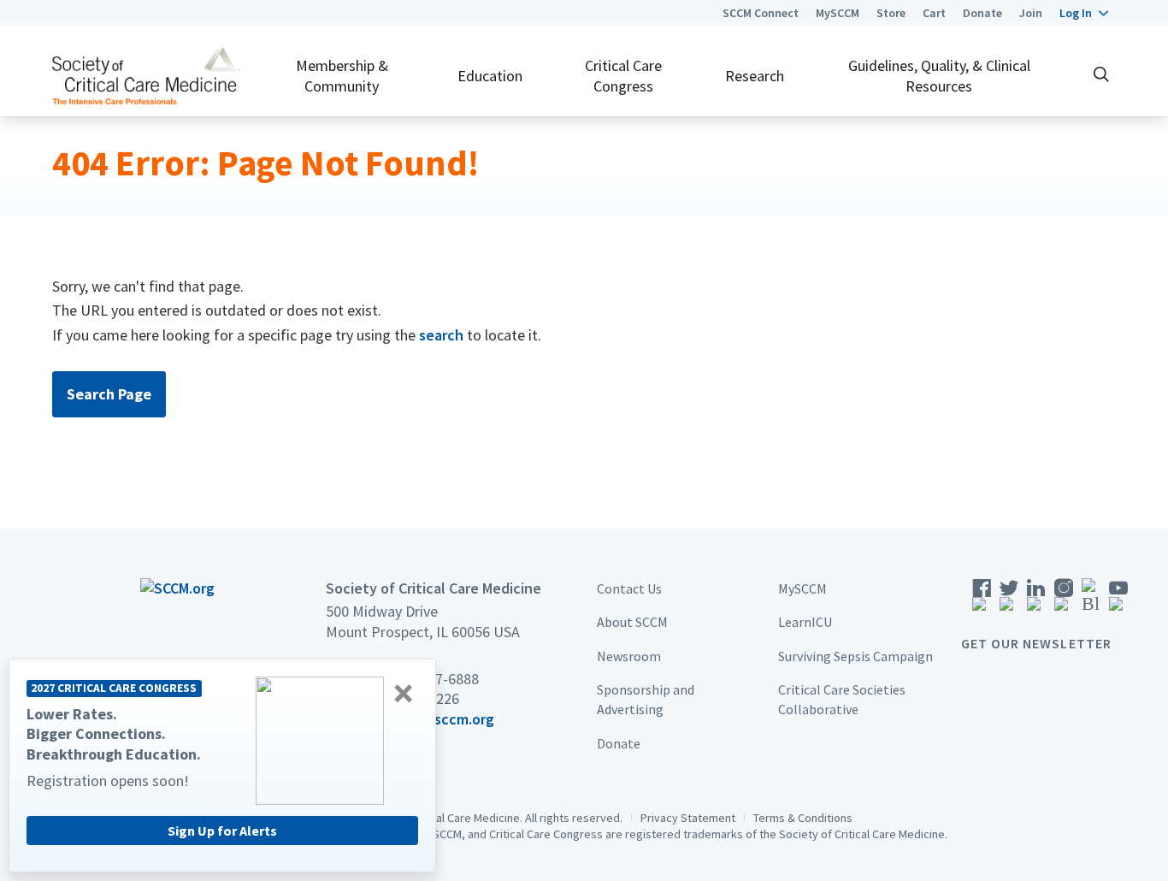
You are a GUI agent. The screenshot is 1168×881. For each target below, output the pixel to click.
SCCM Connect (761, 13)
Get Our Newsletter (1036, 643)
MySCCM (837, 13)
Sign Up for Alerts (222, 830)
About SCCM (632, 621)
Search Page (109, 394)
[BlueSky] (1091, 600)
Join (1030, 13)
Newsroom (629, 656)
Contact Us (629, 588)
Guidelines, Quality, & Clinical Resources (939, 75)
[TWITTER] (1009, 600)
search (441, 335)
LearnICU (805, 621)
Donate (982, 13)
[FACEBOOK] (981, 600)
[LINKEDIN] (1036, 600)
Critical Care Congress (623, 75)
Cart (934, 13)
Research (754, 76)
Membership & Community (342, 75)
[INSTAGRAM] (1063, 600)
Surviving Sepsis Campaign (855, 656)
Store (890, 13)
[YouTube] (1118, 600)
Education (489, 76)
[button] (1084, 13)
